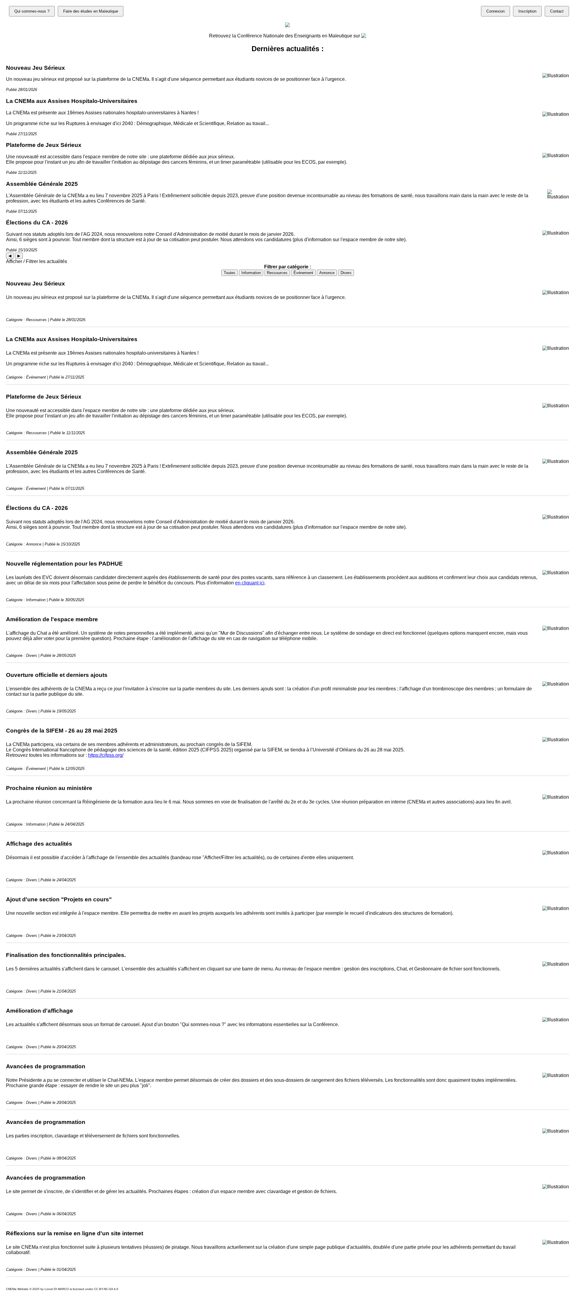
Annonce (327, 273)
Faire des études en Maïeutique (90, 11)
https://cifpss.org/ (105, 755)
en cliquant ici (249, 582)
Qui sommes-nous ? (31, 11)
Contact (557, 11)
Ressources (277, 273)
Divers (346, 273)
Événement (303, 273)
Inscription (527, 11)
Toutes (229, 273)
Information (251, 273)
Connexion (495, 11)
